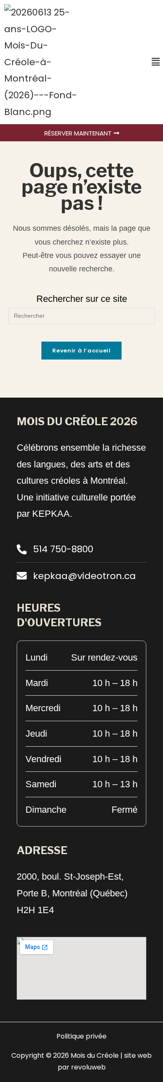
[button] (156, 62)
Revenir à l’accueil (81, 351)
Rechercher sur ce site (81, 298)
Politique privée (81, 1036)
